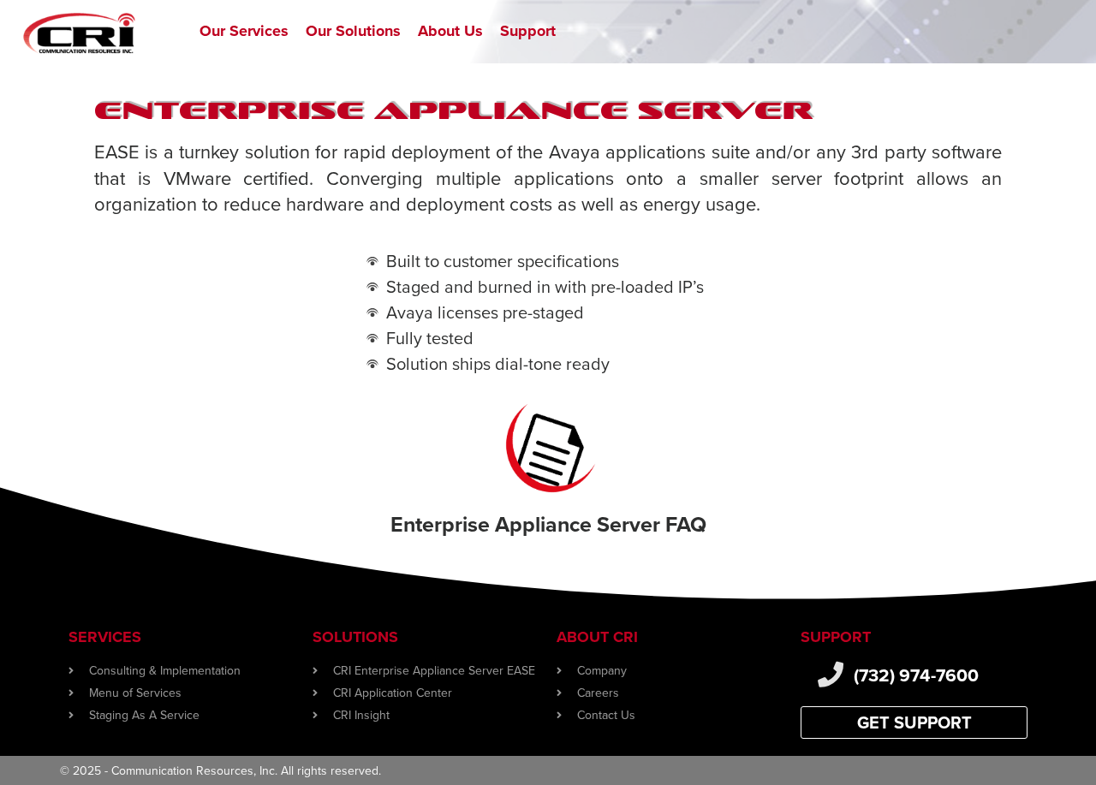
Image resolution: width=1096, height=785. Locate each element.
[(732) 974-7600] (830, 674)
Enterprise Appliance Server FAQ (548, 523)
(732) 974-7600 (916, 675)
